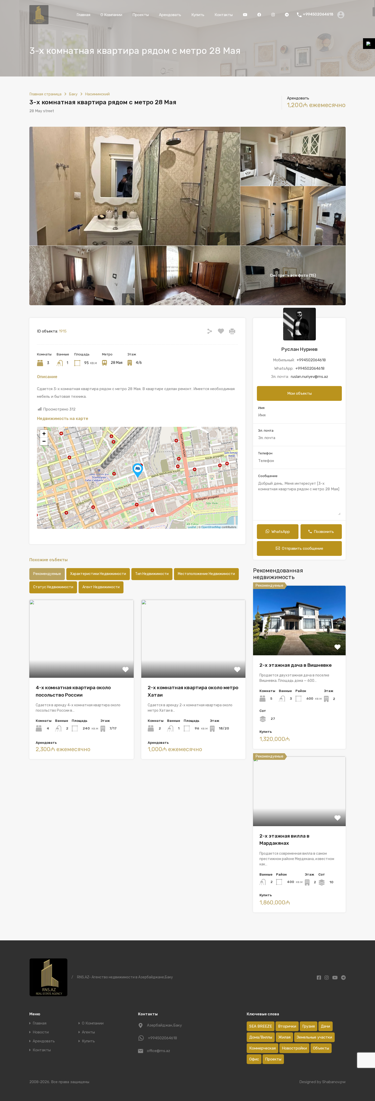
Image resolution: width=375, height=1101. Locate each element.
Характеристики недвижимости (98, 574)
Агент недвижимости (101, 587)
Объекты (321, 1048)
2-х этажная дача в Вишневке (295, 665)
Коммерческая (262, 1048)
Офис (254, 1059)
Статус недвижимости (53, 587)
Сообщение (268, 476)
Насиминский (97, 94)
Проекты (140, 14)
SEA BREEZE (260, 1026)
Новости (41, 1032)
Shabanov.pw (334, 1082)
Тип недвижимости (152, 574)
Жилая (284, 1037)
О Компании (111, 14)
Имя (261, 408)
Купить (197, 14)
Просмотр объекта (299, 641)
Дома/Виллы (260, 1037)
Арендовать (170, 14)
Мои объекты (299, 393)
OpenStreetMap (211, 527)
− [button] (44, 441)
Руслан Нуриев (299, 349)
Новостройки (294, 1048)
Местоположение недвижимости (206, 574)
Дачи (325, 1026)
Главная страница (45, 94)
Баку (73, 94)
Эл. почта (265, 430)
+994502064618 (318, 14)
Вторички (287, 1026)
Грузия (308, 1026)
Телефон (265, 453)
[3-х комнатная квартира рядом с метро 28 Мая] (137, 470)
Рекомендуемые (47, 574)
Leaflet (192, 527)
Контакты (224, 14)
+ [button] (44, 433)
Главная (83, 14)
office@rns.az (158, 1050)
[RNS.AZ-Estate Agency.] (38, 22)
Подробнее (81, 662)
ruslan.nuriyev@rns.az (309, 376)
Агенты (88, 1032)
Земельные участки (314, 1037)
